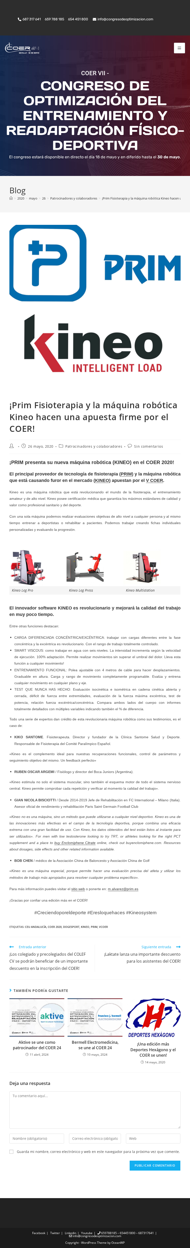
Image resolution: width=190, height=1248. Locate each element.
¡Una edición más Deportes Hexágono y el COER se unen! (153, 1049)
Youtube (87, 1233)
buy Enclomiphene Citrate (75, 843)
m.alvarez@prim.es (123, 889)
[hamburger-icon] (179, 48)
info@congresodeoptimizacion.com (96, 1236)
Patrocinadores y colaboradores (93, 446)
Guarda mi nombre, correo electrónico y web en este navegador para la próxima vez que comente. (98, 1151)
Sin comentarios (148, 446)
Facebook (38, 1233)
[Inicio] (11, 198)
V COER (154, 480)
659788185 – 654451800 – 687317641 (127, 1233)
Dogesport (71, 927)
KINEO (102, 480)
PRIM (126, 474)
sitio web (78, 889)
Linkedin (70, 1233)
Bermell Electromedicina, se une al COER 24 (95, 1045)
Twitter (55, 1233)
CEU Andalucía (35, 927)
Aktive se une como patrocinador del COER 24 (37, 1045)
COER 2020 (55, 927)
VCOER (103, 927)
